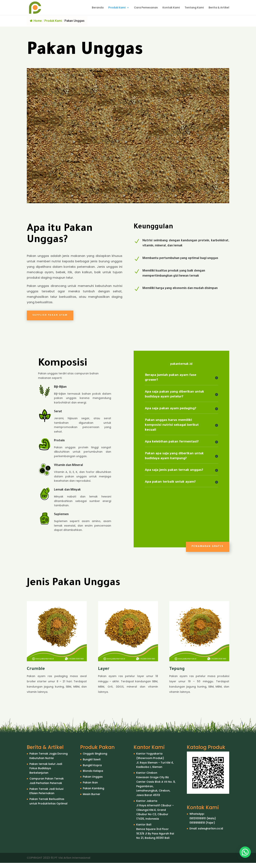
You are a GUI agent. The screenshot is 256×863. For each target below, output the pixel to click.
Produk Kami (117, 7)
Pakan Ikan (90, 782)
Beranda (98, 7)
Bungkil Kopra (92, 765)
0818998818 (197, 823)
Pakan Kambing (93, 788)
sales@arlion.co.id (210, 828)
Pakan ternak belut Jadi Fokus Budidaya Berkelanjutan (45, 768)
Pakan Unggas (93, 777)
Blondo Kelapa (93, 771)
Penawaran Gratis (208, 546)
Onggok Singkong (95, 753)
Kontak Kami (171, 7)
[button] (245, 852)
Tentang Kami (194, 7)
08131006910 (197, 818)
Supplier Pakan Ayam (50, 315)
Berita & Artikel (219, 7)
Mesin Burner (91, 794)
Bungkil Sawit (92, 759)
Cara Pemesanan (146, 7)
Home (38, 21)
